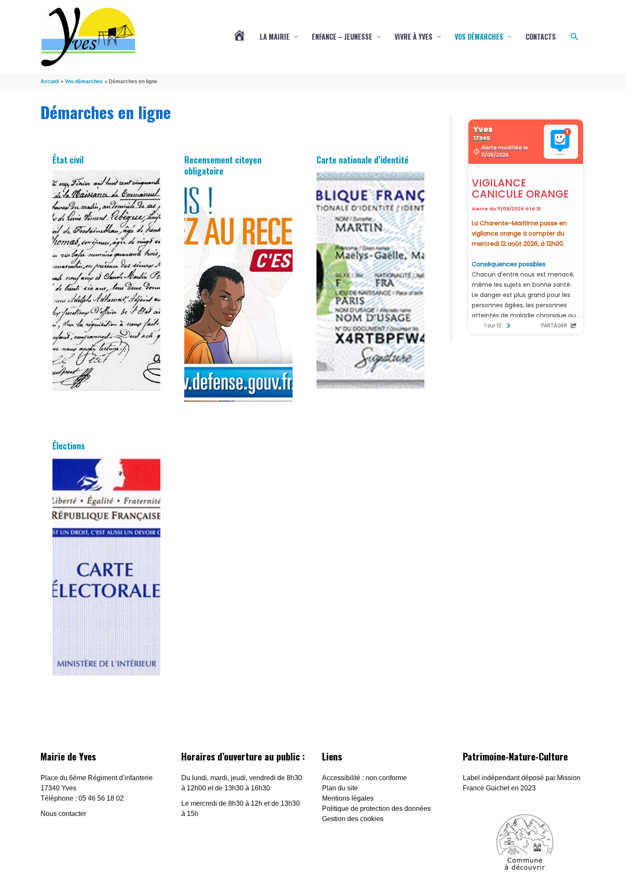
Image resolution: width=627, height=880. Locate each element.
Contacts (540, 37)
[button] (574, 37)
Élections (68, 445)
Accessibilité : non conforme (364, 777)
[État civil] (106, 280)
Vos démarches (479, 37)
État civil (68, 159)
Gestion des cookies (352, 818)
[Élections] (106, 566)
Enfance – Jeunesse (342, 37)
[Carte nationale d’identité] (370, 280)
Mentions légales (348, 798)
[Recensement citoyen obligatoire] (238, 291)
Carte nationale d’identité (362, 159)
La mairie (275, 37)
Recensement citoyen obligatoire (222, 165)
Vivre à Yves (414, 37)
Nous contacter (63, 813)
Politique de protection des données (376, 808)
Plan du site (340, 788)
